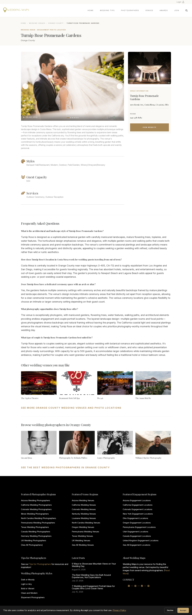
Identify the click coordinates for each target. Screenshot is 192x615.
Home (91, 10)
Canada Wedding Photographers (35, 531)
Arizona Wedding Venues (83, 500)
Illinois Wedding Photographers (35, 514)
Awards (164, 10)
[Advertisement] (149, 156)
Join (176, 10)
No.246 (100, 398)
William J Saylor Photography (148, 458)
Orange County (56, 23)
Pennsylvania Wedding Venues (85, 531)
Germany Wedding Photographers (36, 536)
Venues (149, 10)
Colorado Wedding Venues (84, 509)
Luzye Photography (106, 458)
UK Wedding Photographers (33, 540)
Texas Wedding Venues (82, 536)
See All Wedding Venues (83, 545)
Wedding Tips (107, 10)
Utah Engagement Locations (135, 531)
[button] (68, 117)
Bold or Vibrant (27, 588)
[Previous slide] (25, 86)
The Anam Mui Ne (143, 398)
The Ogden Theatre (30, 398)
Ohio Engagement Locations (135, 518)
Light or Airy (26, 584)
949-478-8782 (136, 117)
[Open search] (186, 10)
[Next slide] (120, 86)
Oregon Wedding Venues (83, 527)
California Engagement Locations (137, 505)
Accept (183, 610)
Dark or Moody (27, 579)
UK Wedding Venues (81, 540)
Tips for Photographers (40, 564)
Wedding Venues (37, 23)
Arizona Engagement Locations (137, 500)
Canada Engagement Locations (137, 536)
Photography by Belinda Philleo (73, 458)
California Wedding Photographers (36, 505)
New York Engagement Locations (138, 514)
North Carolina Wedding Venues (86, 522)
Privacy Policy (119, 610)
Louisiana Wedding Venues (84, 518)
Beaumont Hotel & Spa (69, 398)
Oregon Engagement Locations (137, 522)
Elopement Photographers (33, 597)
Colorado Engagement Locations (137, 509)
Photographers (130, 10)
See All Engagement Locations (136, 545)
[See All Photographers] (32, 545)
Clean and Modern (29, 593)
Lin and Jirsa (26, 458)
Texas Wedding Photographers (35, 527)
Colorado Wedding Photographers (36, 509)
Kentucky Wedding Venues (84, 514)
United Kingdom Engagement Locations (140, 540)
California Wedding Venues (84, 505)
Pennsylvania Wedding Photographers (38, 522)
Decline (170, 610)
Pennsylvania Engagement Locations (139, 527)
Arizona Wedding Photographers (35, 500)
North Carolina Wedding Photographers (38, 518)
